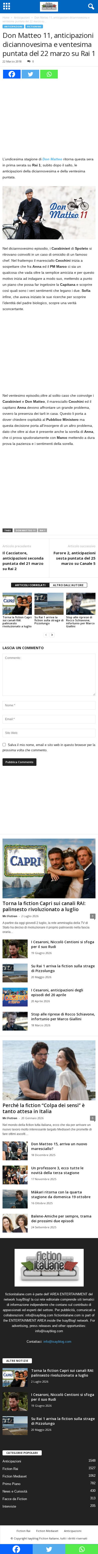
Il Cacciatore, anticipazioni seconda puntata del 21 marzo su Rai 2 (23, 560)
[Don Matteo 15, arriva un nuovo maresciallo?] (15, 1150)
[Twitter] (30, 74)
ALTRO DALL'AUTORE (68, 585)
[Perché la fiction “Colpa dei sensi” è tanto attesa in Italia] (49, 1070)
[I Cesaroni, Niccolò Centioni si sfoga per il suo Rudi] (15, 948)
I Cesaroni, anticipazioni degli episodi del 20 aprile (57, 992)
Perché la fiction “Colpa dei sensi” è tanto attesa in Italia (44, 1108)
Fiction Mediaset (15, 1476)
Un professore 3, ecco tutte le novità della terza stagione (57, 1170)
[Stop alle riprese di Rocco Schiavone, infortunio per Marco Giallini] (80, 604)
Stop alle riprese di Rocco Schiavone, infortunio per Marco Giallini (80, 621)
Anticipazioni (22, 17)
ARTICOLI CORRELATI (30, 585)
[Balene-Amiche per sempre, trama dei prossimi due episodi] (15, 1223)
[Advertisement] (49, 117)
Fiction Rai (34, 26)
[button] (90, 6)
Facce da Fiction (15, 1499)
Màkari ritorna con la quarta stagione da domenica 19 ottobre (60, 1194)
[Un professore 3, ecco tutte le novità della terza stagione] (15, 1175)
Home (6, 17)
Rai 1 (42, 530)
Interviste (9, 1506)
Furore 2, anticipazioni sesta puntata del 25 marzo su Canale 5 (74, 558)
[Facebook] (12, 74)
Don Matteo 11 (25, 530)
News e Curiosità (15, 1491)
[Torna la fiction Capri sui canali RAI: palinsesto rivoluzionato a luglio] (17, 604)
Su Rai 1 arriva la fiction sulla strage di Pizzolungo (49, 620)
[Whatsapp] (49, 74)
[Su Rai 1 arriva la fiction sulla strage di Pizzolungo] (49, 604)
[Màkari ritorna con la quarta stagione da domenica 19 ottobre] (15, 1199)
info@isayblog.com (57, 1341)
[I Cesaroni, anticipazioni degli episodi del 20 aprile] (15, 997)
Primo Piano (11, 1484)
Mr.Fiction (10, 916)
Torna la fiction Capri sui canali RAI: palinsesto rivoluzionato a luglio (17, 621)
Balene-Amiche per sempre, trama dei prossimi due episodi (61, 1218)
